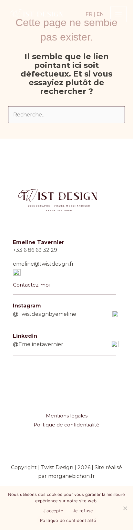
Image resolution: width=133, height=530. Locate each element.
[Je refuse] (125, 508)
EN (100, 14)
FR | (90, 14)
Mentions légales (66, 416)
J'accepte (53, 510)
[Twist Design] (35, 13)
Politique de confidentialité (66, 425)
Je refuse (83, 510)
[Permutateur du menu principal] (118, 14)
